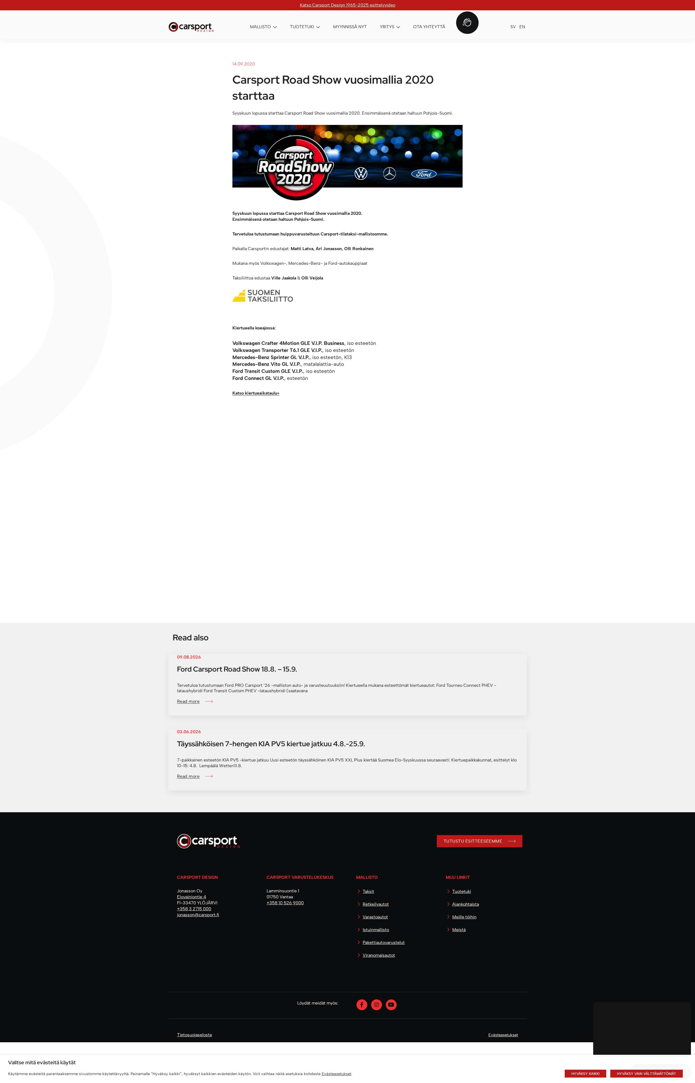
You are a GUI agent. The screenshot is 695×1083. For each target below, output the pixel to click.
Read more (188, 742)
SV (513, 26)
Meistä (459, 970)
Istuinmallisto (376, 970)
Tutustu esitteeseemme (473, 881)
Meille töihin (464, 957)
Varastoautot (375, 957)
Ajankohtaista (465, 944)
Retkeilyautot (376, 944)
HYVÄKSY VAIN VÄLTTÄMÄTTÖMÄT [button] (646, 1074)
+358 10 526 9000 (285, 943)
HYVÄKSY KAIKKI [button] (585, 1074)
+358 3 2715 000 (194, 949)
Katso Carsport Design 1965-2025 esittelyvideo (347, 5)
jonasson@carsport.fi (198, 955)
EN (522, 26)
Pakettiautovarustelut (384, 983)
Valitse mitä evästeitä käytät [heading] (42, 1062)
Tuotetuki (461, 932)
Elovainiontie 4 (191, 937)
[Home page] (206, 884)
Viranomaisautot (379, 996)
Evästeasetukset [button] (336, 1073)
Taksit (368, 932)
